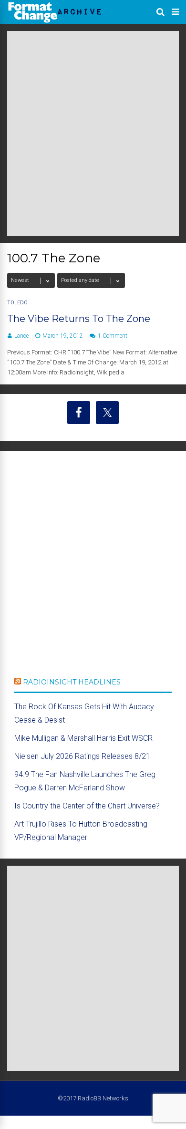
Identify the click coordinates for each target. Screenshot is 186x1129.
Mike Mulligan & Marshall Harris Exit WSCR (83, 738)
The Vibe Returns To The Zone (78, 318)
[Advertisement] (93, 134)
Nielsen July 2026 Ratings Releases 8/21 (82, 756)
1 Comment (112, 335)
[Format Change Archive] (55, 21)
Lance (21, 335)
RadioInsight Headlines (72, 682)
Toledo (17, 303)
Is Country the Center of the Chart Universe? (87, 805)
